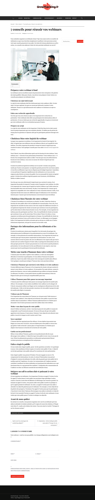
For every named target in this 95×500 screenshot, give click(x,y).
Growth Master (30, 33)
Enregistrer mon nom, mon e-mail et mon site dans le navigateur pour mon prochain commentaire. (35, 469)
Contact (74, 18)
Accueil (20, 18)
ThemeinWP (27, 497)
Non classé (20, 413)
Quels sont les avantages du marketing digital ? (20, 422)
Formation (68, 18)
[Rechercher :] (69, 41)
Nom (13, 454)
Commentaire (16, 441)
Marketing (27, 18)
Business (59, 18)
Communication (37, 18)
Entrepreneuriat (49, 18)
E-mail (38, 454)
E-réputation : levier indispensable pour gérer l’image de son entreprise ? (47, 423)
